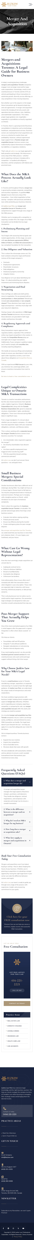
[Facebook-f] (3, 1228)
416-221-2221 (17, 982)
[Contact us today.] (4, 1108)
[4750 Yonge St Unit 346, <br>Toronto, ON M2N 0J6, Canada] (2, 1188)
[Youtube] (23, 1228)
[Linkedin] (8, 1228)
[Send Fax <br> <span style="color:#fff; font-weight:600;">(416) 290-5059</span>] (2, 1177)
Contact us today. (9, 1112)
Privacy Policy (18, 1237)
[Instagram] (13, 1228)
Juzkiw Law (7, 460)
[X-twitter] (18, 1228)
